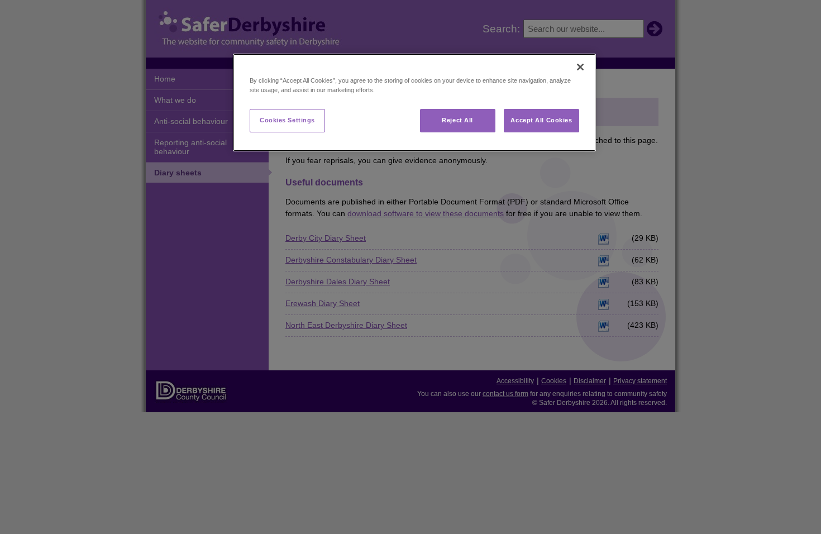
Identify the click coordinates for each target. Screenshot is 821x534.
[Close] (580, 67)
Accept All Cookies (541, 120)
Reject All (457, 120)
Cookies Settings (287, 120)
